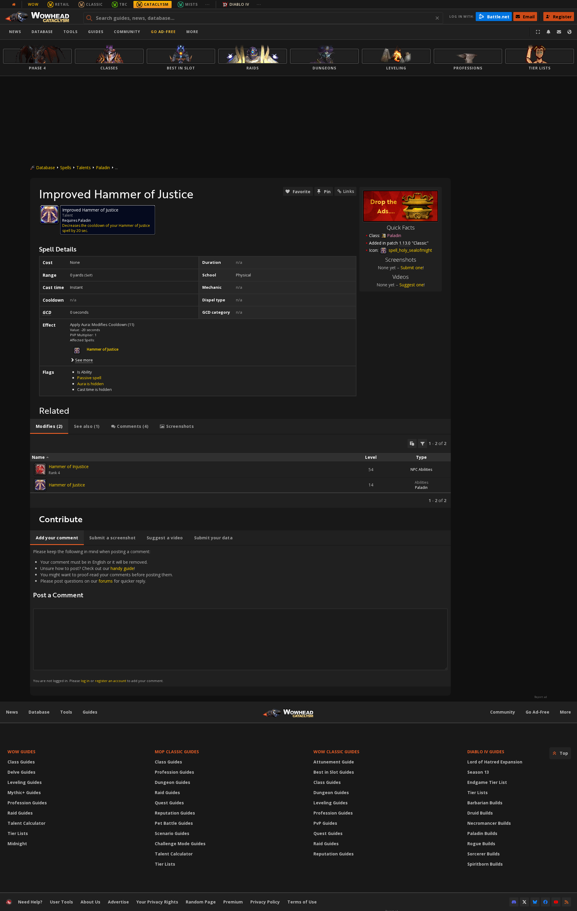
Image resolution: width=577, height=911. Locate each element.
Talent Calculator (26, 823)
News (15, 31)
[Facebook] (545, 901)
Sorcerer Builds (483, 854)
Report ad (540, 697)
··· (207, 4)
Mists (191, 4)
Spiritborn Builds (485, 864)
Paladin (103, 167)
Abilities (421, 482)
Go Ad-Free (163, 31)
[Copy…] (412, 443)
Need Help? (30, 902)
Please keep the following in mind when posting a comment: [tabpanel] (103, 616)
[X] (524, 901)
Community (127, 31)
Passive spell (89, 377)
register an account (110, 680)
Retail (62, 4)
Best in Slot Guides (333, 772)
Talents (83, 167)
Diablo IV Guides (485, 751)
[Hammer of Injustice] (40, 469)
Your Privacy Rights (157, 902)
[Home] (40, 16)
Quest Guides (169, 803)
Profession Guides (27, 803)
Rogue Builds (481, 843)
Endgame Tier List (487, 782)
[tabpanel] (240, 471)
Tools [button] (70, 31)
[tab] (49, 426)
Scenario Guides (172, 833)
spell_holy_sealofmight (409, 250)
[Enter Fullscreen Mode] (537, 31)
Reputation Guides (175, 813)
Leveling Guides (25, 782)
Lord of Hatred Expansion (494, 762)
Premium (233, 902)
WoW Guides (21, 751)
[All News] (14, 4)
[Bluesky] (534, 901)
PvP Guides (325, 823)
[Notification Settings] (548, 31)
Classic (94, 4)
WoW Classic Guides (336, 751)
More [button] (192, 31)
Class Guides (21, 762)
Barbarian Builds (484, 803)
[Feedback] (558, 31)
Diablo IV (239, 4)
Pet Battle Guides (174, 823)
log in (85, 680)
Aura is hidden (90, 383)
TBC (123, 4)
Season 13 (478, 772)
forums (106, 581)
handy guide (122, 568)
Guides (95, 31)
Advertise (118, 902)
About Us (90, 902)
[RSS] (566, 901)
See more (84, 360)
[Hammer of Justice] (40, 485)
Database (42, 31)
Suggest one (411, 285)
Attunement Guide (333, 762)
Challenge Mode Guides (180, 843)
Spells (65, 167)
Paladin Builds (482, 833)
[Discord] (513, 901)
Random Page (201, 902)
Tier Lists (18, 833)
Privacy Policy (265, 902)
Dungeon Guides (172, 782)
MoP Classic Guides (177, 751)
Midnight (17, 843)
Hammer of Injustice (69, 466)
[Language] (569, 31)
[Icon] (49, 214)
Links (348, 191)
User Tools (61, 902)
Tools (66, 712)
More (565, 712)
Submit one (412, 267)
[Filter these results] (422, 443)
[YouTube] (555, 901)
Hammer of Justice (67, 485)
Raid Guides (20, 813)
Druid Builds (480, 813)
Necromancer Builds (489, 823)
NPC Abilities (421, 469)
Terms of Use (302, 902)
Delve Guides (21, 772)
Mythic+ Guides (24, 792)
